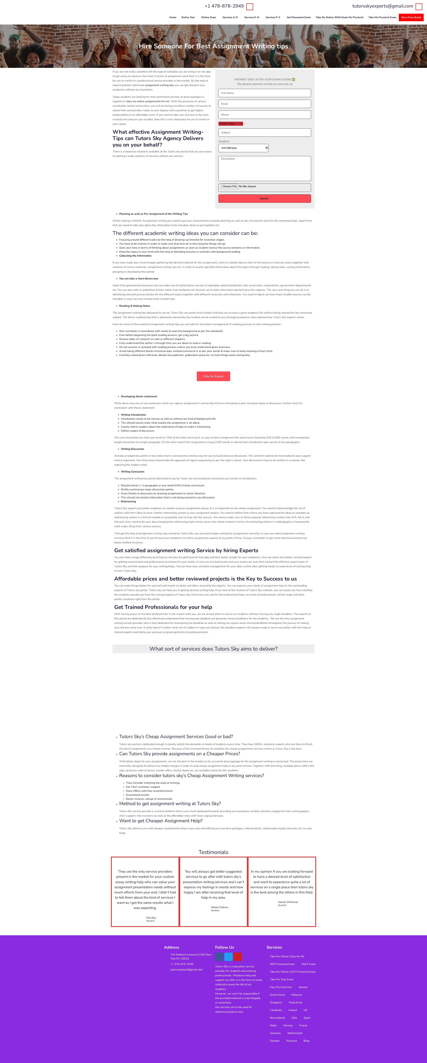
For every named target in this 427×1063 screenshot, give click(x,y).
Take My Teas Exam (281, 979)
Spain (307, 1018)
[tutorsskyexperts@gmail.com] (418, 6)
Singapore (276, 1002)
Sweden (275, 1041)
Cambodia (276, 1010)
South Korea (277, 995)
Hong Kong (295, 1002)
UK (305, 1010)
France (303, 1025)
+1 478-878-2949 (224, 6)
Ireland (293, 1010)
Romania (291, 1041)
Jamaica (303, 987)
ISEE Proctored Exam (282, 964)
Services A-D (230, 17)
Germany (275, 1033)
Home (172, 17)
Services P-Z (273, 17)
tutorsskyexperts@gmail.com (382, 6)
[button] (189, 17)
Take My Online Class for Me (287, 956)
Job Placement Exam (299, 17)
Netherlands (295, 1033)
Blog (306, 1041)
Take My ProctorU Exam (382, 17)
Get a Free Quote (411, 17)
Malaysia (296, 995)
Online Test (188, 17)
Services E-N (251, 17)
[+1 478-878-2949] (249, 6)
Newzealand (277, 1018)
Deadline (224, 141)
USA (294, 1018)
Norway (288, 1025)
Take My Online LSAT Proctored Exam (293, 972)
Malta (273, 1025)
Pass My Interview (281, 987)
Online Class (208, 17)
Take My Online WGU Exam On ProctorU (339, 17)
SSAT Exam (309, 964)
